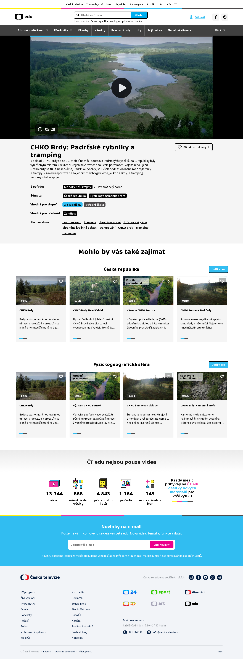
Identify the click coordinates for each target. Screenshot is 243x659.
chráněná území (110, 222)
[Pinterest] (224, 17)
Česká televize (74, 4)
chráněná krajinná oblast (79, 228)
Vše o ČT (172, 4)
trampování (107, 228)
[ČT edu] (23, 18)
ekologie (115, 21)
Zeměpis (70, 213)
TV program (137, 4)
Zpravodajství (94, 4)
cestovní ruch (71, 222)
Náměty (99, 30)
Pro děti (151, 4)
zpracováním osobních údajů (184, 555)
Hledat (139, 15)
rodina (139, 21)
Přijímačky (154, 30)
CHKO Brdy (125, 228)
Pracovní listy (121, 30)
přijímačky (127, 21)
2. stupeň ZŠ (72, 205)
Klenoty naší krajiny (77, 187)
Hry (139, 30)
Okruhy (83, 30)
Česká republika (99, 21)
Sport (109, 4)
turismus (90, 222)
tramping (142, 228)
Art (161, 4)
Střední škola (95, 205)
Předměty (61, 30)
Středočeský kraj (135, 222)
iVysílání (121, 4)
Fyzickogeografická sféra (107, 196)
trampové (69, 233)
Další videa (218, 269)
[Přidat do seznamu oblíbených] (61, 281)
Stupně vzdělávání (31, 30)
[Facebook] (215, 17)
